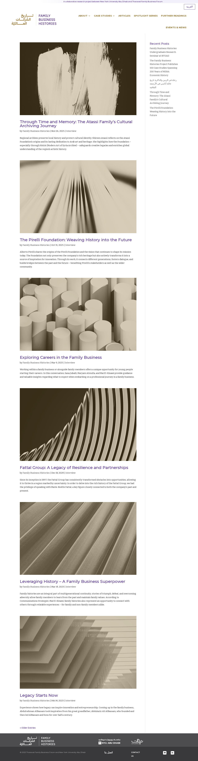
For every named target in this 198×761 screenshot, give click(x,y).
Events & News (176, 27)
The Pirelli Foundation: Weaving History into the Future (76, 239)
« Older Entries (28, 728)
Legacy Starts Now (39, 695)
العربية (189, 6)
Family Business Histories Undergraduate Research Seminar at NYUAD (163, 52)
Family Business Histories (36, 131)
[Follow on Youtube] (164, 753)
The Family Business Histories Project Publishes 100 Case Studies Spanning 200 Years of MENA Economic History (164, 68)
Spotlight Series (146, 15)
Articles (124, 15)
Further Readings (173, 15)
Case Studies (103, 15)
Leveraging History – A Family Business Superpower (72, 581)
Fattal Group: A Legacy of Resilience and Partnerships (74, 467)
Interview (71, 131)
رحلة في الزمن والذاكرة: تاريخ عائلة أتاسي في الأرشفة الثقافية (163, 84)
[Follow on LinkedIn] (172, 753)
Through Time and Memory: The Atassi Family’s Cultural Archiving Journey (76, 123)
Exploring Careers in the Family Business (61, 357)
